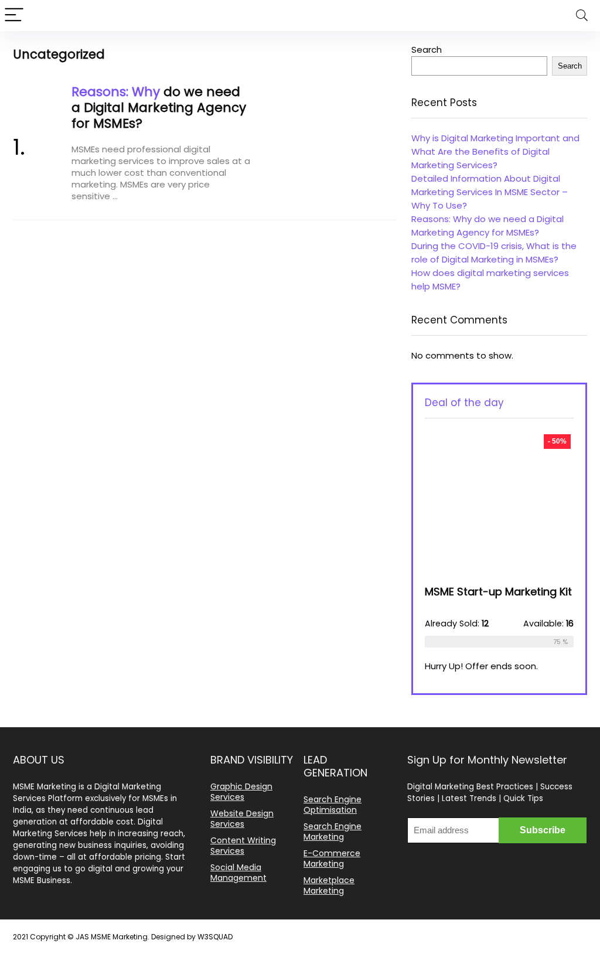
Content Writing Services (243, 845)
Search (426, 49)
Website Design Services (242, 819)
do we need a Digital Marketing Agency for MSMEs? (158, 107)
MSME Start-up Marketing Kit (498, 591)
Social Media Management (238, 872)
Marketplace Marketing (329, 885)
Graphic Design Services (241, 792)
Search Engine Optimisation (333, 804)
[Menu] (14, 15)
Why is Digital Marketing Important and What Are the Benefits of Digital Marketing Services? (495, 151)
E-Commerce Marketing (332, 858)
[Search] (582, 15)
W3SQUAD (215, 937)
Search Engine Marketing (333, 831)
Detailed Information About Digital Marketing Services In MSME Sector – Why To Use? (489, 192)
